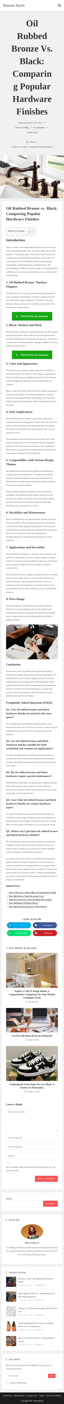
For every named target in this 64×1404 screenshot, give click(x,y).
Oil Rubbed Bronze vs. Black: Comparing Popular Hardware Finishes (32, 147)
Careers (42, 1396)
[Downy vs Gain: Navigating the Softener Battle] (11, 1282)
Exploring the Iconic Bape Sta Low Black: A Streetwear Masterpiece (32, 1086)
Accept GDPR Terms (18, 1383)
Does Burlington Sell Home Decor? (23, 903)
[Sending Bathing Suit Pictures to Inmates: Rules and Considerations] (11, 1326)
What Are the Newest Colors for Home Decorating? (30, 899)
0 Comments (39, 127)
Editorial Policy (19, 1396)
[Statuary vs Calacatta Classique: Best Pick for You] (11, 1311)
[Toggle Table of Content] (29, 231)
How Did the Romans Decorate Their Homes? (28, 906)
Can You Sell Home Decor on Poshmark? (32, 1035)
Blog (26, 127)
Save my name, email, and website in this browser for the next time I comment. (30, 1169)
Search (9, 1199)
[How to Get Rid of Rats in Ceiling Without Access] (11, 1341)
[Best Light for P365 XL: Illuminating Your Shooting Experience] (11, 1296)
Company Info (32, 1396)
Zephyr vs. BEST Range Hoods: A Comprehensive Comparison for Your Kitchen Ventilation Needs (32, 994)
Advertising (7, 1396)
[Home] (27, 142)
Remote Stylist (14, 5)
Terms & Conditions (54, 1396)
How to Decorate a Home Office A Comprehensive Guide (32, 892)
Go (51, 1376)
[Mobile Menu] (59, 5)
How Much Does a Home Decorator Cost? (26, 896)
